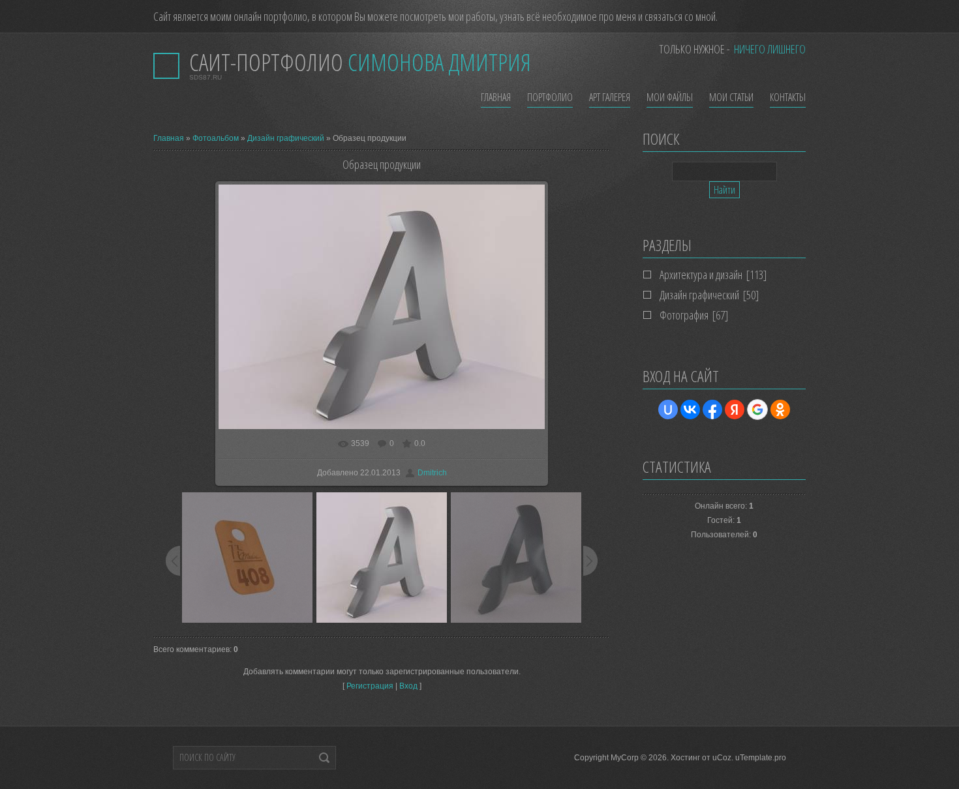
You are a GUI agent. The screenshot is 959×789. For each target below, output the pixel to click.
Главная (168, 138)
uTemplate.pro (760, 757)
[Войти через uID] (668, 409)
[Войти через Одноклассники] (780, 409)
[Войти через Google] (757, 409)
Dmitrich (432, 472)
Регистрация (369, 686)
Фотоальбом (215, 138)
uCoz (721, 757)
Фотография (684, 315)
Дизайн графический (285, 138)
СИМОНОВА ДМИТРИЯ (360, 62)
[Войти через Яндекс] (734, 409)
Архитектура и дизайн (701, 274)
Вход (408, 686)
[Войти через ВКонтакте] (690, 409)
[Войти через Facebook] (712, 409)
